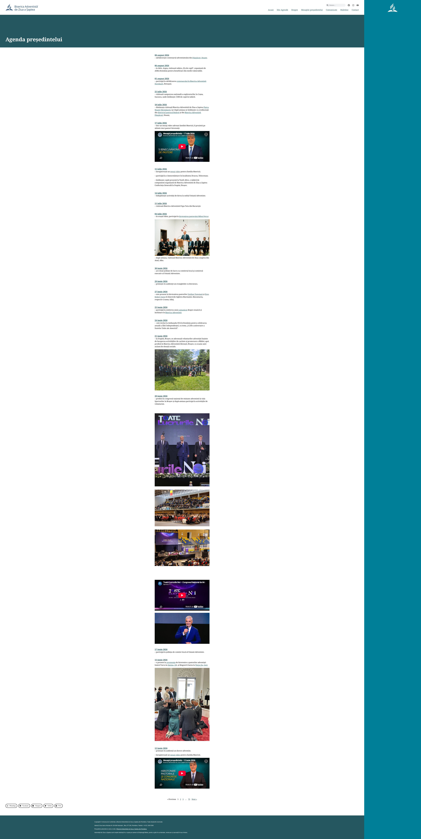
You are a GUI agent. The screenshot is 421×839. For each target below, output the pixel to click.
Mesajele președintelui (312, 10)
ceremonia (170, 662)
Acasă (271, 10)
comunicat (182, 310)
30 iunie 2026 (161, 268)
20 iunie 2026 (161, 396)
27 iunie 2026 (161, 291)
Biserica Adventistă (173, 312)
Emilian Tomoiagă (195, 294)
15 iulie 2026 (161, 169)
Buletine (344, 10)
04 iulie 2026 (161, 214)
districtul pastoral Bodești (168, 112)
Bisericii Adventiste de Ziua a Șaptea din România (132, 829)
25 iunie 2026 (161, 307)
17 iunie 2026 (161, 649)
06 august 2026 (162, 65)
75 (189, 799)
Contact (355, 10)
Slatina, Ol (172, 665)
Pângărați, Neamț (199, 58)
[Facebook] (349, 5)
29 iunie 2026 (161, 281)
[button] (11, 806)
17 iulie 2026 (161, 123)
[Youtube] (358, 5)
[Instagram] (353, 5)
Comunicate (331, 10)
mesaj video (175, 171)
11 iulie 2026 (161, 203)
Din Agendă (282, 10)
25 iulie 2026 (161, 91)
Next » (194, 799)
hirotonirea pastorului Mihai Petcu (193, 216)
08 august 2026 (162, 55)
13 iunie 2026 (161, 659)
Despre (294, 10)
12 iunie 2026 (161, 748)
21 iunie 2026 (161, 336)
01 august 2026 (162, 78)
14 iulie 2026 (161, 193)
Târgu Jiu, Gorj (201, 665)
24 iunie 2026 (161, 320)
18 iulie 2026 (161, 104)
